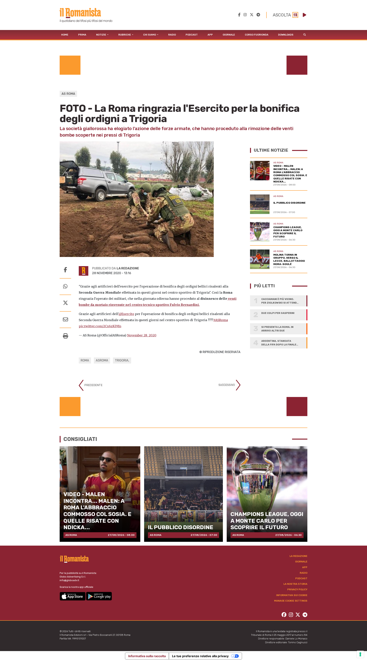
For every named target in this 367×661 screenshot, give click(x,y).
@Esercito (126, 314)
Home (64, 34)
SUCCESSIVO (227, 385)
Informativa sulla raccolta (147, 656)
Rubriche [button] (125, 34)
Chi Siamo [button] (150, 34)
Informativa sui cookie (291, 595)
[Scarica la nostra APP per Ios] (73, 596)
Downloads (285, 34)
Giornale (229, 34)
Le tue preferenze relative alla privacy (200, 656)
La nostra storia (295, 583)
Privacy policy (297, 589)
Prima (82, 34)
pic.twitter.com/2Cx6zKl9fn (100, 326)
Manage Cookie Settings (290, 600)
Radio (172, 34)
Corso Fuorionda (256, 34)
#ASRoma (220, 320)
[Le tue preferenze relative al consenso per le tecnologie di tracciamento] (360, 654)
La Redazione (298, 556)
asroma (102, 360)
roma (85, 360)
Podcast (192, 34)
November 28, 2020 (141, 335)
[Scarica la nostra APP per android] (99, 596)
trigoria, (122, 360)
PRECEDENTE (93, 385)
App (210, 34)
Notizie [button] (101, 34)
